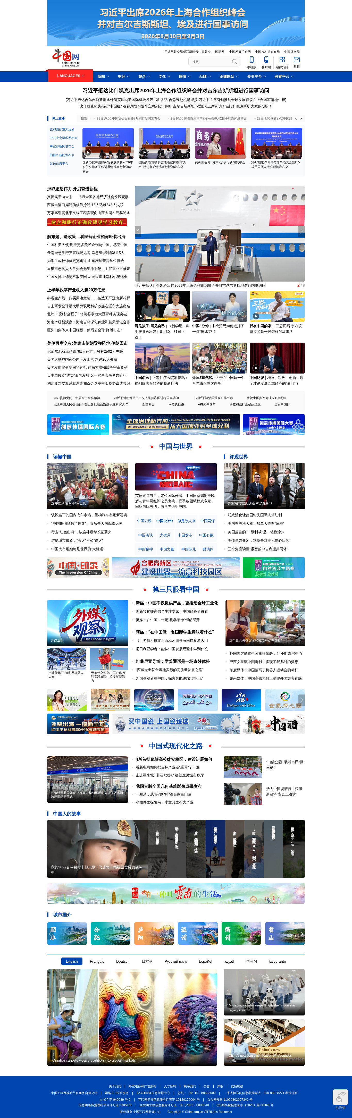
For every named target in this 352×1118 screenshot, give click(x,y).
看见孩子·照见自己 (150, 326)
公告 (207, 1086)
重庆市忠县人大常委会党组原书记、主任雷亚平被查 (88, 269)
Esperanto (277, 961)
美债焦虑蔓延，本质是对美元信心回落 (258, 540)
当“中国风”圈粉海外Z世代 (68, 503)
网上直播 (58, 118)
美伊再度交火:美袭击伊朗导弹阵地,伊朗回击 (87, 343)
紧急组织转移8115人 (107, 253)
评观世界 (239, 456)
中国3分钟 (200, 326)
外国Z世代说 (202, 378)
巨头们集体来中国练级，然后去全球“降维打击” (84, 330)
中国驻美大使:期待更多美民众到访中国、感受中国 (87, 245)
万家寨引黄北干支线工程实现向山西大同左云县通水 (88, 213)
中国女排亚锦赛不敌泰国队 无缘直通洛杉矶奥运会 (87, 277)
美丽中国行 (282, 404)
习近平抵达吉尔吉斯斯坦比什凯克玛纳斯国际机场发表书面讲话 (117, 100)
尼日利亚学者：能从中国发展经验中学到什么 (172, 649)
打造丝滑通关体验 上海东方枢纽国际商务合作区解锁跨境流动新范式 (87, 795)
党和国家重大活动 (62, 129)
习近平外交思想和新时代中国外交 (187, 52)
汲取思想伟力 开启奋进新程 (72, 189)
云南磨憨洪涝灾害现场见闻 (68, 253)
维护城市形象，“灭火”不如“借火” (77, 540)
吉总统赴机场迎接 (183, 100)
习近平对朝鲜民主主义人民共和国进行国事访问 (146, 398)
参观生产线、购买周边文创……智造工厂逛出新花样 (88, 298)
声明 (220, 1086)
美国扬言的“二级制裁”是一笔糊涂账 (256, 532)
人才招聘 (170, 1086)
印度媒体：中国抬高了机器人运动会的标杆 (264, 670)
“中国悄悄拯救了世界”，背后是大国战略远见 (86, 523)
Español (205, 961)
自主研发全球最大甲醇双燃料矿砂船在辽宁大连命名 (88, 306)
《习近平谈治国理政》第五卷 (213, 398)
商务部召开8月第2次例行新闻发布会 (220, 162)
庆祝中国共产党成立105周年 (266, 398)
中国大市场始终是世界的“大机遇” (77, 549)
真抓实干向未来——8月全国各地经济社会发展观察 (88, 197)
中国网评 (207, 521)
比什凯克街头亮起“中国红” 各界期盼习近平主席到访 (121, 106)
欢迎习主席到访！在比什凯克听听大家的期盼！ (234, 106)
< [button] (296, 118)
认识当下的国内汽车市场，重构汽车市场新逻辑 (89, 515)
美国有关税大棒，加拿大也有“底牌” (256, 523)
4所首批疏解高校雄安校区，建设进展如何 (174, 759)
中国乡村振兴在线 (267, 52)
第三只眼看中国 (176, 589)
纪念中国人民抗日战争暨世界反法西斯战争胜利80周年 (91, 404)
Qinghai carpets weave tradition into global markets (94, 1060)
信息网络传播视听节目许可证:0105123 (105, 1105)
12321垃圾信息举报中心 (153, 1093)
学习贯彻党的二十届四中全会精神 (77, 398)
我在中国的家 (260, 326)
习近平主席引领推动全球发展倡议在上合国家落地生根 (242, 100)
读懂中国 (62, 456)
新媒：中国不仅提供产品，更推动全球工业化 (177, 603)
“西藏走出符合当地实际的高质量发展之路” (169, 670)
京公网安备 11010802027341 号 (230, 1100)
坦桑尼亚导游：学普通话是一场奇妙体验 (173, 661)
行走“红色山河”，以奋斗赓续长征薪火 (81, 532)
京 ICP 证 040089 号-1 (115, 1100)
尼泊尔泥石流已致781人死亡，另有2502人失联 (85, 351)
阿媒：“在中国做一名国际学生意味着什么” (175, 632)
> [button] (301, 118)
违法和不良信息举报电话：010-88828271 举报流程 (262, 1093)
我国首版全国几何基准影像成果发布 (169, 786)
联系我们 (190, 1086)
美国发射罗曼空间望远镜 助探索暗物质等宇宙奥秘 (87, 367)
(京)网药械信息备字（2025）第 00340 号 (244, 1105)
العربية (229, 961)
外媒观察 (57, 640)
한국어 (251, 961)
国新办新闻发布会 (62, 155)
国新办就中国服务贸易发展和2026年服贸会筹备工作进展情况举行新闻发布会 (107, 166)
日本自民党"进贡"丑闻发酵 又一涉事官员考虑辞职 (87, 375)
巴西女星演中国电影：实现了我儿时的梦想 (264, 662)
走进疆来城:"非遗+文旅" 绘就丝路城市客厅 (170, 775)
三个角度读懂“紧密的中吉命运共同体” (258, 549)
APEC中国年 (207, 404)
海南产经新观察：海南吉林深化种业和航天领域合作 (88, 322)
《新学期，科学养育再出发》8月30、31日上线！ (162, 331)
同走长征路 (176, 404)
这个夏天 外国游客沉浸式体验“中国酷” (255, 640)
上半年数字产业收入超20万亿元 (76, 290)
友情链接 (237, 1086)
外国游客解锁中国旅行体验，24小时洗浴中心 (266, 653)
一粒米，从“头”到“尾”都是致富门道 (163, 794)
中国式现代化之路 (176, 746)
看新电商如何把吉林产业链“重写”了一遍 (168, 767)
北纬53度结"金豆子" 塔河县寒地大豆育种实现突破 (87, 314)
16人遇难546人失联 (107, 205)
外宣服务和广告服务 (142, 1086)
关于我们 (115, 1086)
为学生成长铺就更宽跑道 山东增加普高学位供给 (85, 261)
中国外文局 (292, 52)
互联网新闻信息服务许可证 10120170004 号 (169, 1100)
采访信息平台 (59, 163)
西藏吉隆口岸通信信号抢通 (68, 205)
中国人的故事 (67, 813)
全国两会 (148, 404)
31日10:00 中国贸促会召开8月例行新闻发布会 (128, 118)
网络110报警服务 (117, 1093)
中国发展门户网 (240, 52)
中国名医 (142, 378)
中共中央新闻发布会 (64, 138)
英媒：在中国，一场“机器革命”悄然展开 (168, 620)
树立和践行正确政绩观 (245, 404)
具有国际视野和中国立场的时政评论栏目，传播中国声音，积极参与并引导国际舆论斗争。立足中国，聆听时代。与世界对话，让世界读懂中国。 (175, 501)
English (72, 961)
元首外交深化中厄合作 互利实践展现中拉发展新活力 (108, 676)
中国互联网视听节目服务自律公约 (74, 1093)
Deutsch (123, 961)
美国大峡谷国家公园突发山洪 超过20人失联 (82, 359)
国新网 (219, 52)
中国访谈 (257, 378)
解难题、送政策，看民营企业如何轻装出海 (86, 236)
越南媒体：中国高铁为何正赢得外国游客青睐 (266, 678)
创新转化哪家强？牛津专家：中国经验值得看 (172, 611)
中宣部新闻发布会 (62, 146)
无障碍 (340, 1107)
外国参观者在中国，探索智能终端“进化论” (169, 678)
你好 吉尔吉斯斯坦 (180, 106)
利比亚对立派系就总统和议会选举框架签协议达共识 (88, 383)
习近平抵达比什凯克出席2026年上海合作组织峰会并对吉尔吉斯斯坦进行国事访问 (176, 90)
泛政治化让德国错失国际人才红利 (255, 515)
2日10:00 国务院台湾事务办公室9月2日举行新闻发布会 (209, 118)
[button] (301, 231)
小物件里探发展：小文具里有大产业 (165, 802)
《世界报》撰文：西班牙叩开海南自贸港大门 (172, 640)
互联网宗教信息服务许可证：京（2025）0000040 (174, 1105)
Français (97, 961)
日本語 (147, 961)
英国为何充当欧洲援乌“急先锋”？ (250, 503)
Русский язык (176, 961)
